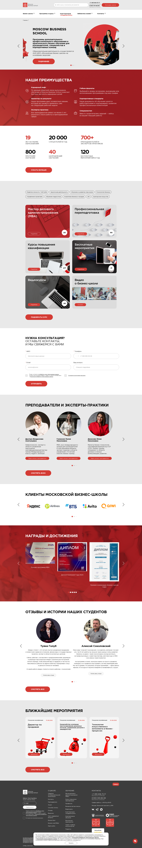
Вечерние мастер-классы (72, 806)
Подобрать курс (39, 317)
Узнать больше (38, 170)
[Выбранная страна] (77, 356)
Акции (50, 805)
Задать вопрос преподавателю (37, 458)
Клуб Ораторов (65, 13)
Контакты (51, 799)
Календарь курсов (110, 5)
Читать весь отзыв (48, 675)
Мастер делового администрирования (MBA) (71, 795)
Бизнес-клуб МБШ (53, 823)
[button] (69, 65)
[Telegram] (98, 809)
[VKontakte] (94, 810)
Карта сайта (51, 826)
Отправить (36, 384)
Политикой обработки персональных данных (85, 837)
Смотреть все (37, 689)
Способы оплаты (53, 807)
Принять (71, 843)
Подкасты (68, 829)
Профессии (68, 803)
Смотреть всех (38, 473)
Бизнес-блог (51, 820)
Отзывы (50, 810)
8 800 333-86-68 (95, 5)
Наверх (115, 784)
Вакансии (51, 813)
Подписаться (30, 807)
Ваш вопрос (78, 362)
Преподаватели (52, 802)
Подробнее (36, 56)
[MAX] (101, 809)
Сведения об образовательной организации (54, 795)
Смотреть (80, 304)
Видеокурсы (69, 809)
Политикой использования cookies (47, 838)
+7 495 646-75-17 (95, 2)
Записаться (34, 754)
